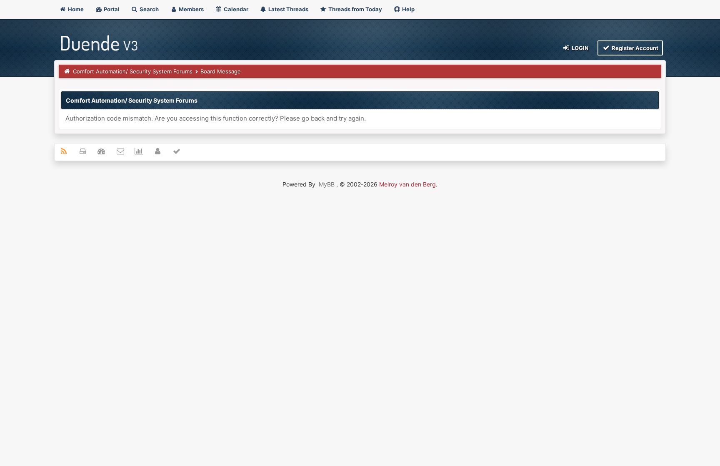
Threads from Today (354, 9)
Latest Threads (287, 9)
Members (191, 9)
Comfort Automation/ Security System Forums (132, 71)
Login (579, 48)
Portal (111, 9)
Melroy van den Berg (407, 184)
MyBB (327, 184)
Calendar (235, 9)
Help (408, 9)
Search (148, 9)
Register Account (634, 48)
